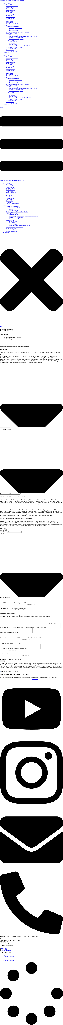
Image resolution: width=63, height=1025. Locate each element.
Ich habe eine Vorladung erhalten (10, 356)
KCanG (11, 29)
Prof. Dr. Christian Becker (12, 23)
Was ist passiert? (4, 654)
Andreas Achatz (10, 7)
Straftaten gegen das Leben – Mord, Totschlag (17, 32)
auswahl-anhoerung (5, 363)
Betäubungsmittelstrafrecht (12, 26)
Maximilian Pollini (10, 18)
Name (1, 527)
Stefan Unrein (9, 11)
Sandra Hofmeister (10, 10)
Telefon (2, 530)
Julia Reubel (9, 4)
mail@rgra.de (4, 948)
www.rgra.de (5, 949)
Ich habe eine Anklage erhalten (50, 356)
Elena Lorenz (9, 22)
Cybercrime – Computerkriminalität (14, 47)
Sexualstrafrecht (10, 40)
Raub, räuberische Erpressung (16, 39)
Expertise (5, 25)
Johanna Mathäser (10, 8)
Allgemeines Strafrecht (11, 33)
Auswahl (2, 354)
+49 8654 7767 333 (6, 951)
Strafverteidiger (7, 3)
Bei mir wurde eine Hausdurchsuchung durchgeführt (37, 358)
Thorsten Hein (9, 15)
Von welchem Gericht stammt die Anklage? (10, 615)
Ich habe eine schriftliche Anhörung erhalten (30, 356)
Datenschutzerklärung (8, 956)
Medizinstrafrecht (13, 30)
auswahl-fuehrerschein (5, 429)
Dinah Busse (9, 19)
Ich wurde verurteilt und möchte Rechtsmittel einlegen (24, 359)
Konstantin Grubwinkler (12, 6)
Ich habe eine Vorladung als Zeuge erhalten (52, 361)
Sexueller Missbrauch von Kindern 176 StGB (20, 45)
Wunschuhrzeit (3, 533)
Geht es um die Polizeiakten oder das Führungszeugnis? (13, 648)
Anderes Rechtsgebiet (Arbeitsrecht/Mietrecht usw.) (14, 362)
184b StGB (12, 43)
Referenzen (6, 52)
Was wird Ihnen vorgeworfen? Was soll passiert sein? (13, 603)
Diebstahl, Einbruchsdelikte (16, 37)
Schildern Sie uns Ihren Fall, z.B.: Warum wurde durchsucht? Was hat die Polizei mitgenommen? (23, 627)
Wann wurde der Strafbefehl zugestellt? (9, 632)
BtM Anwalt (35, 679)
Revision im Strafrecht (11, 51)
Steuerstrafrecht (10, 50)
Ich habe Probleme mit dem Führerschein (30, 361)
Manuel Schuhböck (11, 13)
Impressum (5, 954)
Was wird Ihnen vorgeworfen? (7, 613)
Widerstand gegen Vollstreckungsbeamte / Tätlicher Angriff (23, 36)
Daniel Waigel (9, 21)
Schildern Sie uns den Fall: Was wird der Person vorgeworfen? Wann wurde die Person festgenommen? (25, 616)
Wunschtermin (3, 531)
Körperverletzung (13, 34)
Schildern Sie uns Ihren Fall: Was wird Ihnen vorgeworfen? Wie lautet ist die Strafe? (20, 638)
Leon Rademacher (10, 17)
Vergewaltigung (13, 44)
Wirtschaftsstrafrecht (11, 48)
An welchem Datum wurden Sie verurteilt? (10, 643)
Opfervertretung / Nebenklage (36, 362)
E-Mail (2, 528)
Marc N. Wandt (10, 14)
